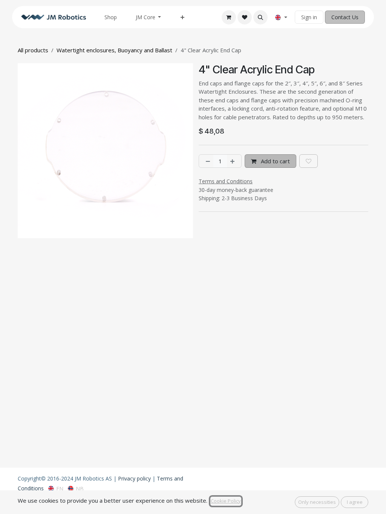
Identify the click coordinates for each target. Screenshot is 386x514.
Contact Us (344, 17)
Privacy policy (134, 478)
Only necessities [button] (317, 502)
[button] (260, 17)
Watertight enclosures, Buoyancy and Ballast (114, 50)
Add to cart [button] (274, 161)
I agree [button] (355, 502)
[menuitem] (110, 17)
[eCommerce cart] (229, 17)
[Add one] (234, 161)
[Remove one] (206, 161)
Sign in (309, 17)
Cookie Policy (226, 500)
